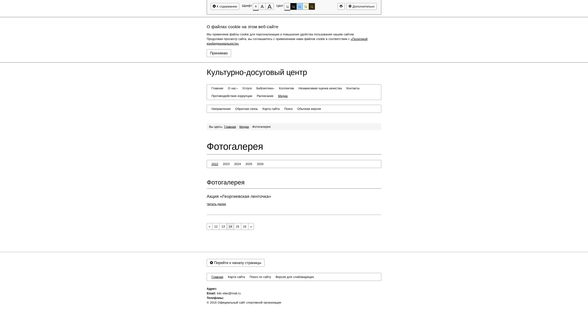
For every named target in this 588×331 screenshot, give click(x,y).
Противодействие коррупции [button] (231, 96)
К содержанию (226, 6)
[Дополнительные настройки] (341, 6)
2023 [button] (226, 164)
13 (223, 226)
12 (216, 226)
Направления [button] (221, 108)
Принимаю (219, 53)
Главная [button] (217, 88)
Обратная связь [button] (246, 108)
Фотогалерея (261, 126)
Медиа (244, 126)
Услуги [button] (247, 88)
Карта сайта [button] (271, 108)
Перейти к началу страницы (237, 263)
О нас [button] (232, 88)
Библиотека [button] (264, 88)
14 (230, 226)
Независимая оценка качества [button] (320, 88)
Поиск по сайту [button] (260, 277)
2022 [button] (214, 164)
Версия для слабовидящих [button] (295, 277)
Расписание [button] (265, 96)
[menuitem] (217, 88)
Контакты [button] (353, 88)
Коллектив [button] (286, 88)
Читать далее (216, 204)
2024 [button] (237, 164)
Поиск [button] (288, 108)
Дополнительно (363, 6)
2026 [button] (260, 164)
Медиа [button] (283, 96)
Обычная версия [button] (309, 108)
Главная (230, 126)
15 (237, 226)
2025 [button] (248, 164)
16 (244, 226)
